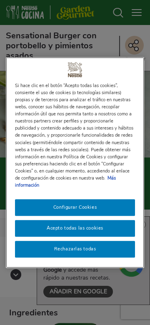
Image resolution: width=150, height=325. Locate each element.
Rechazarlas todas (75, 248)
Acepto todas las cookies (75, 228)
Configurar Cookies (75, 207)
